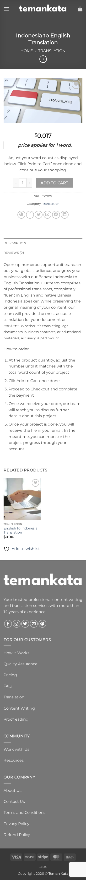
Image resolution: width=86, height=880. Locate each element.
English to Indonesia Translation (21, 530)
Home (27, 51)
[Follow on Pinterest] (42, 624)
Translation (51, 51)
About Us (13, 790)
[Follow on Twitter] (25, 624)
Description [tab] (15, 243)
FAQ (7, 686)
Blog (42, 867)
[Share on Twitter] (39, 215)
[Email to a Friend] (47, 215)
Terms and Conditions (24, 812)
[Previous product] (43, 59)
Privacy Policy (16, 823)
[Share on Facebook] (30, 215)
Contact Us (14, 801)
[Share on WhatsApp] (21, 215)
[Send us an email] (34, 624)
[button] (6, 9)
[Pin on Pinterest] (56, 215)
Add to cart (54, 183)
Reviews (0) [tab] (14, 252)
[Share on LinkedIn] (65, 215)
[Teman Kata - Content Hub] (43, 9)
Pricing (10, 675)
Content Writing (19, 708)
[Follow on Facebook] (8, 624)
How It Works (16, 653)
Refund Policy (17, 834)
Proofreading (16, 719)
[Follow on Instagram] (17, 624)
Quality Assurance (21, 664)
